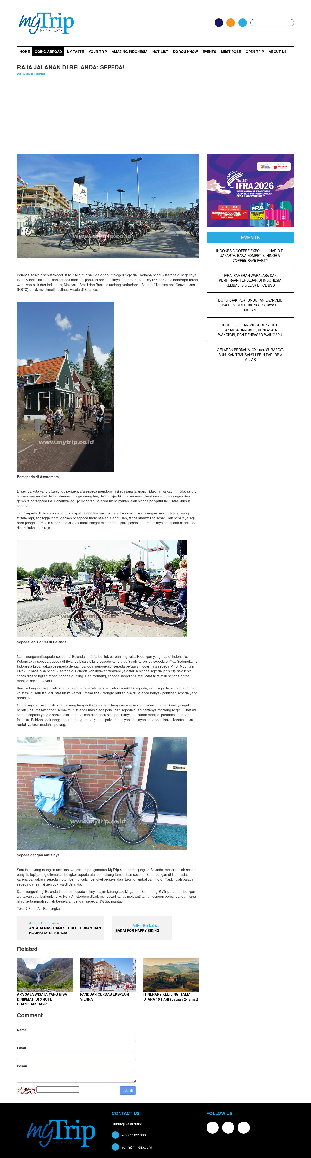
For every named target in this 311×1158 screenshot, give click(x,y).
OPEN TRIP (255, 51)
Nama (21, 1029)
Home (25, 51)
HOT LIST (160, 51)
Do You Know (185, 51)
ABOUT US (277, 51)
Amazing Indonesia (129, 51)
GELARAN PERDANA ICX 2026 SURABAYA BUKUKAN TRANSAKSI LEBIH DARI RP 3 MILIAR (250, 354)
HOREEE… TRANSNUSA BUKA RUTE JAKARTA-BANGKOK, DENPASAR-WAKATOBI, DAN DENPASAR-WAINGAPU (250, 329)
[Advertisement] (155, 112)
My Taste (75, 51)
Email (21, 1047)
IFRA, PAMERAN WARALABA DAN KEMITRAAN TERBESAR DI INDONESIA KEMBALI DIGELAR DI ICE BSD (250, 280)
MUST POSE (231, 51)
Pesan (22, 1065)
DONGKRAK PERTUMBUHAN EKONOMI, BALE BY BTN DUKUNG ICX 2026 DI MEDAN (250, 305)
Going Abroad (48, 51)
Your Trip (98, 51)
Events (209, 51)
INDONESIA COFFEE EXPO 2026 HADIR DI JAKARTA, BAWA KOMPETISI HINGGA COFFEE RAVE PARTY (250, 255)
